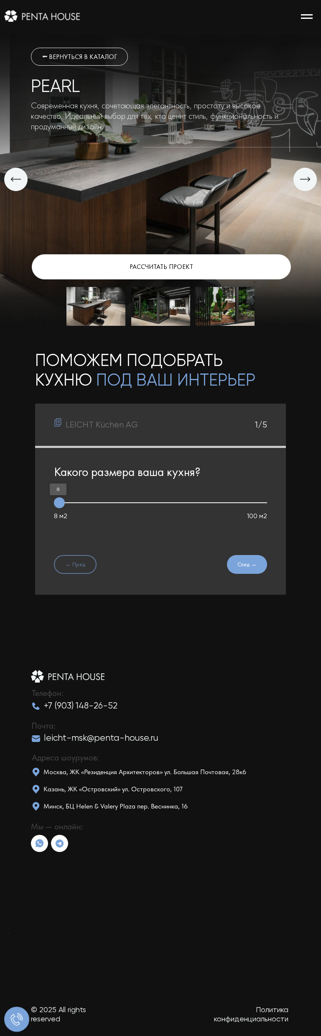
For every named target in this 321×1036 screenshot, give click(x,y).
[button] (161, 266)
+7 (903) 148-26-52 (80, 706)
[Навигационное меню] (307, 16)
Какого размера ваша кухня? (127, 472)
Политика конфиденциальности (251, 1014)
